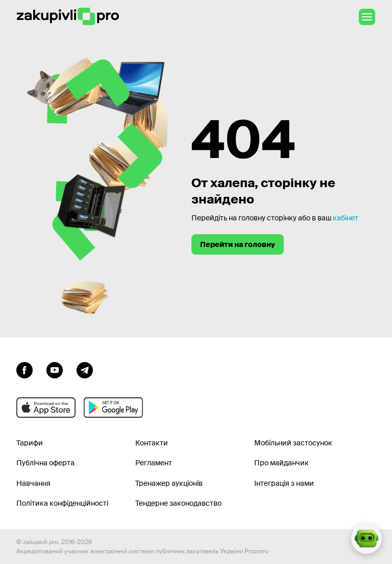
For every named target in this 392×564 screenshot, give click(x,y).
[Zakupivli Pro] (68, 17)
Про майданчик (281, 462)
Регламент (153, 462)
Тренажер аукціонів (169, 483)
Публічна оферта (45, 462)
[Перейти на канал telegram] (85, 369)
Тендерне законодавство (178, 503)
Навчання (33, 483)
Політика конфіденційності (62, 503)
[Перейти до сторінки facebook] (24, 369)
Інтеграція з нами (284, 483)
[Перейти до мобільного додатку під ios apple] (46, 407)
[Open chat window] (366, 538)
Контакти (151, 442)
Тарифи (29, 442)
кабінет (345, 217)
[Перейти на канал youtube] (54, 369)
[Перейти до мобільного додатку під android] (113, 407)
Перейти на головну (237, 244)
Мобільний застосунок (293, 442)
